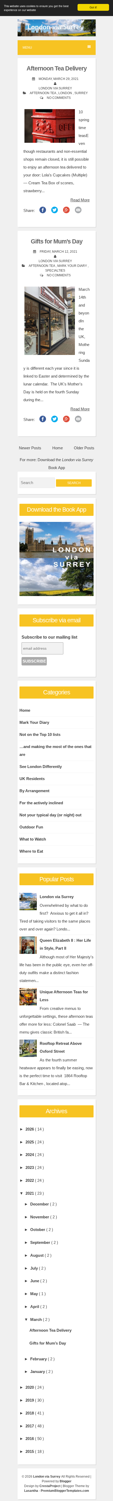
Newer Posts (30, 448)
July (34, 1268)
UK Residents (32, 778)
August (37, 1255)
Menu (27, 47)
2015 (30, 1451)
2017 (30, 1426)
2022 (30, 1180)
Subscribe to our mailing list (49, 637)
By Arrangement (34, 790)
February (39, 1359)
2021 (30, 1193)
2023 (30, 1167)
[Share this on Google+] (66, 211)
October (38, 1229)
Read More (80, 200)
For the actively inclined (41, 803)
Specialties (55, 270)
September (40, 1242)
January (38, 1371)
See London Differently (40, 766)
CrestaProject (50, 1486)
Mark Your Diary (72, 266)
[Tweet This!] (54, 211)
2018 (30, 1413)
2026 (30, 1129)
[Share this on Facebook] (43, 211)
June (35, 1281)
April (35, 1306)
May (34, 1293)
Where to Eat (31, 851)
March (36, 1319)
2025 (30, 1142)
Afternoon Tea (43, 93)
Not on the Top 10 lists (39, 734)
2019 (30, 1400)
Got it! (93, 7)
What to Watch (32, 839)
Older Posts (84, 448)
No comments (59, 98)
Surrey (81, 93)
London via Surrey (57, 896)
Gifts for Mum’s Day (57, 241)
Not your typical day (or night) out (50, 815)
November (40, 1217)
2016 (30, 1438)
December (40, 1204)
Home (57, 448)
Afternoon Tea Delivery (57, 68)
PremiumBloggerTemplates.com (65, 1491)
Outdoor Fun (31, 827)
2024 (30, 1154)
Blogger (65, 1481)
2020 (30, 1387)
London (65, 93)
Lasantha (31, 1491)
